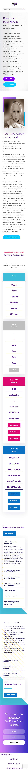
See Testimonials (11, 237)
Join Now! (9, 78)
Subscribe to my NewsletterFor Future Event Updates (14, 719)
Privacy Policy (6, 754)
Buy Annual (14, 432)
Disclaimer (14, 759)
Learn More (9, 84)
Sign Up (14, 370)
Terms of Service (14, 763)
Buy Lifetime (14, 438)
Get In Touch (9, 533)
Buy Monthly (14, 425)
